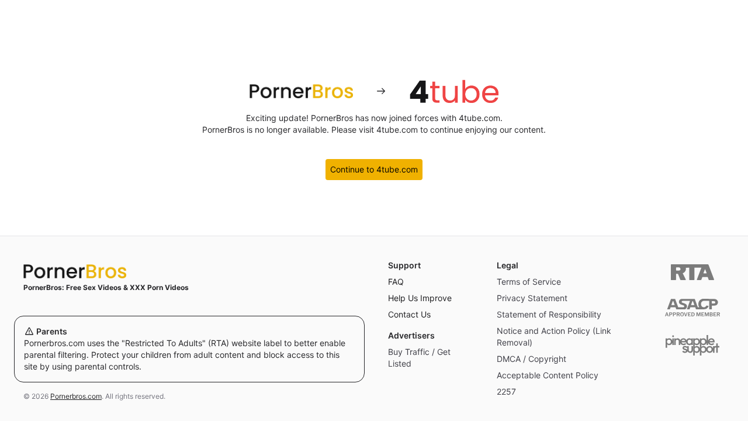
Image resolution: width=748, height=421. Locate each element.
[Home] (189, 271)
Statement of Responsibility (549, 314)
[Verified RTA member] (692, 272)
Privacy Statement (532, 298)
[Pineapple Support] (692, 345)
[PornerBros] (301, 91)
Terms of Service (529, 282)
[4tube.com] (454, 91)
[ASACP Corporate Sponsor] (692, 307)
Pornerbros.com (76, 396)
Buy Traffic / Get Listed (419, 357)
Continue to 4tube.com (374, 169)
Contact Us (409, 314)
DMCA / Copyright (531, 359)
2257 (506, 391)
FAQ (396, 282)
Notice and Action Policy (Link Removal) (554, 336)
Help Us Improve (420, 298)
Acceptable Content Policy (547, 375)
